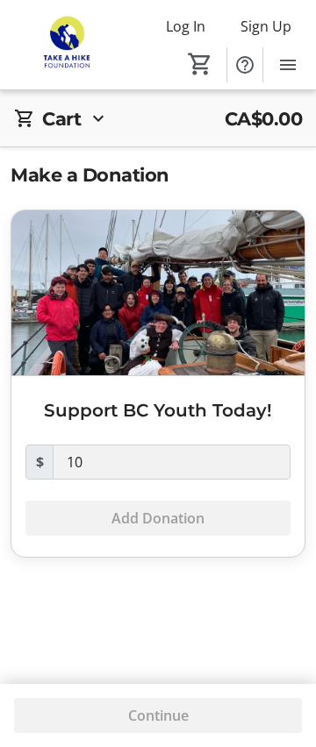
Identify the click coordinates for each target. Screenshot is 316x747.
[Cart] (200, 64)
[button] (158, 118)
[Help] (244, 64)
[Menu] (287, 64)
